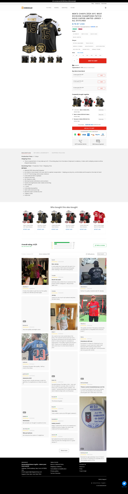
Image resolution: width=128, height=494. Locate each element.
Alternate (76, 34)
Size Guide (80, 52)
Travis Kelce (89, 43)
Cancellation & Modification (58, 483)
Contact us (97, 3)
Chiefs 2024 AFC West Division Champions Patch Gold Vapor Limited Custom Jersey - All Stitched (57, 226)
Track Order (103, 3)
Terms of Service (55, 487)
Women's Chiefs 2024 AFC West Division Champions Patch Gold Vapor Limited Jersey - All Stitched (82, 119)
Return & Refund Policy (57, 479)
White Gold (85, 34)
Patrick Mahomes (78, 43)
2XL (87, 55)
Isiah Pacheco (89, 46)
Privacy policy (54, 485)
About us (81, 481)
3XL (92, 55)
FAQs (93, 3)
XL (83, 55)
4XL (96, 55)
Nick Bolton (76, 49)
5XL (100, 55)
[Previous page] (23, 33)
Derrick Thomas (78, 46)
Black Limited (77, 37)
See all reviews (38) (27, 246)
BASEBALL (56, 7)
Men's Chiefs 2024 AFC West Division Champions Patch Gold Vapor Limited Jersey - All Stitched (85, 110)
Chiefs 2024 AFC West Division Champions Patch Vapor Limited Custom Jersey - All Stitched (85, 226)
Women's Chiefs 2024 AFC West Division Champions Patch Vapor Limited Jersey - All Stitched (71, 226)
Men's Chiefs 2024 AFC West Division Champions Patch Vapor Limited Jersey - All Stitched (82, 114)
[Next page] (62, 33)
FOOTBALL (48, 7)
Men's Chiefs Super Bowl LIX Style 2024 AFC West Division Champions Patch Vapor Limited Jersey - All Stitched (99, 226)
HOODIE (73, 7)
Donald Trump (96, 49)
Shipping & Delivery (56, 481)
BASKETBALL (65, 7)
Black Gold (94, 34)
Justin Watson (100, 46)
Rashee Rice (86, 49)
